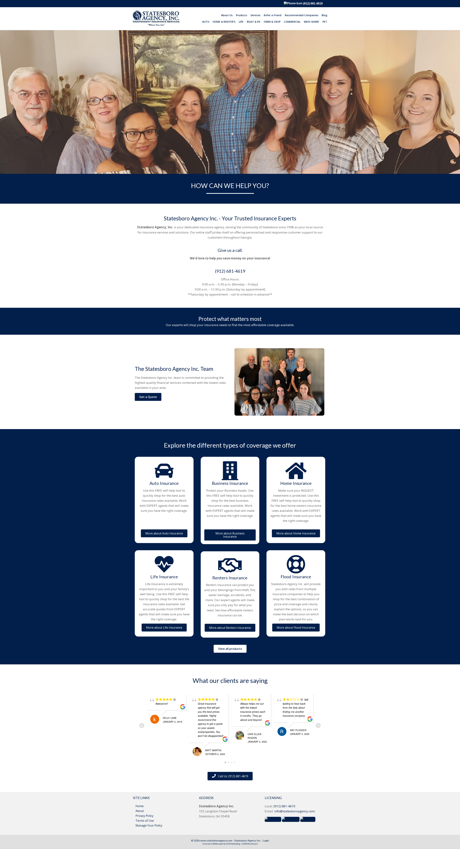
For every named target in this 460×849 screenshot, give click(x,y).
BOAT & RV (253, 21)
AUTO (205, 21)
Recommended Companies (301, 15)
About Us (227, 15)
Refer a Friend (272, 15)
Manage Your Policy (148, 825)
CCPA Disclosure (250, 843)
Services (255, 15)
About (139, 811)
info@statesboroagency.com (294, 811)
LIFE (241, 21)
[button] (148, 397)
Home (139, 806)
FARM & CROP (272, 21)
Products (241, 15)
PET (325, 21)
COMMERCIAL (292, 21)
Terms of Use (144, 821)
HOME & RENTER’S (224, 21)
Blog (324, 15)
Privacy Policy (144, 816)
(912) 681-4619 (312, 3)
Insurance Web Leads (213, 843)
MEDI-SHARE (311, 21)
